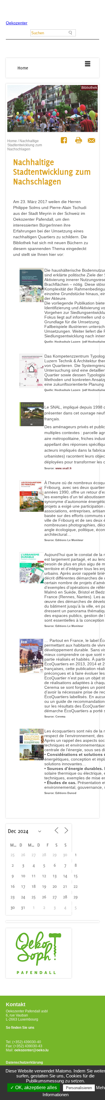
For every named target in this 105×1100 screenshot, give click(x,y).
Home (23, 67)
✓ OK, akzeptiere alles (33, 1087)
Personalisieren (79, 1088)
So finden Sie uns (20, 1028)
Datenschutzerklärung (24, 1062)
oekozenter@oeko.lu (31, 1050)
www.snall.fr (63, 468)
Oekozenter (16, 23)
